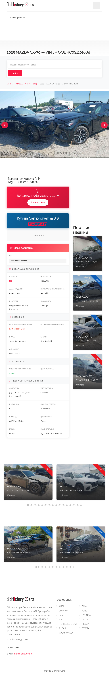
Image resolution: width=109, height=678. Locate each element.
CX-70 (28, 84)
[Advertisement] (54, 29)
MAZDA (19, 84)
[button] (4, 125)
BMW (84, 606)
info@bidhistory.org (23, 653)
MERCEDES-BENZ (68, 624)
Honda (62, 615)
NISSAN (85, 624)
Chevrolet (63, 610)
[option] (28, 483)
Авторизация (18, 17)
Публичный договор (19, 639)
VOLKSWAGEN (66, 632)
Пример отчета (38, 235)
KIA (60, 619)
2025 (35, 84)
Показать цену (38, 202)
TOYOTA (86, 628)
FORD (84, 610)
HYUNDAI (86, 615)
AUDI (61, 606)
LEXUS (85, 619)
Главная (10, 84)
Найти (15, 73)
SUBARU (63, 628)
